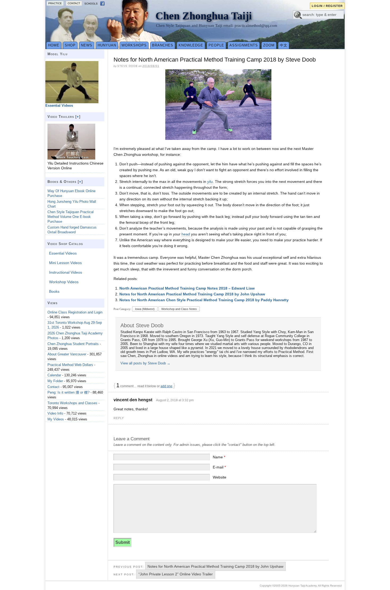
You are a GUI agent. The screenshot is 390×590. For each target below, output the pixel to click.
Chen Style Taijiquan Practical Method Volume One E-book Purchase (70, 216)
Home (53, 45)
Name (219, 457)
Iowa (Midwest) (145, 309)
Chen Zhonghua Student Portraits (73, 344)
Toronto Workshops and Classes (72, 403)
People (216, 45)
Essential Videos (63, 253)
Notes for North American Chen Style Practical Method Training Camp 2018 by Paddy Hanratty (204, 300)
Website (219, 477)
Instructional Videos (65, 272)
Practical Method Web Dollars (70, 365)
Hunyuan (107, 45)
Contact (74, 3)
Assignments (243, 45)
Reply (119, 418)
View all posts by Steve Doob (145, 363)
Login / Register (327, 5)
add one (166, 386)
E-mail (219, 467)
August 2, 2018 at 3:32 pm (175, 400)
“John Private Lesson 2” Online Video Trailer (175, 574)
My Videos (55, 419)
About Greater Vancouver (66, 354)
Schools (91, 3)
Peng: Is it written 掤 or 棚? (68, 392)
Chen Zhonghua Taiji (203, 16)
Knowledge (191, 45)
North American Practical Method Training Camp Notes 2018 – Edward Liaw (187, 288)
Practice (55, 3)
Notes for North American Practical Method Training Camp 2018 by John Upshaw (192, 294)
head (185, 234)
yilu (210, 181)
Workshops (134, 45)
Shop (70, 45)
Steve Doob (127, 65)
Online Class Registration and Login (74, 312)
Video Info (55, 413)
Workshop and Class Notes (179, 309)
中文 (283, 45)
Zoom (269, 45)
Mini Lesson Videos (65, 263)
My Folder (55, 381)
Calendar (54, 375)
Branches (162, 45)
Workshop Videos (64, 282)
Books (54, 291)
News (86, 45)
